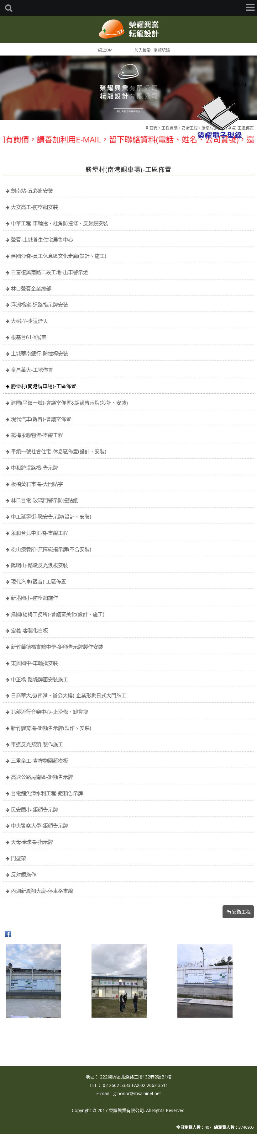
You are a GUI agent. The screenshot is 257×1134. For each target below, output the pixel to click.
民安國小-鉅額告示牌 (34, 809)
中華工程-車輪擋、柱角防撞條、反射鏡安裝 (59, 223)
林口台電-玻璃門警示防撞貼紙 (44, 500)
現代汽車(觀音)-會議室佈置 (41, 419)
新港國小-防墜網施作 (34, 597)
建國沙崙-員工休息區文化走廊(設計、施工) (58, 256)
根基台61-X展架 (28, 337)
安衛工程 (189, 127)
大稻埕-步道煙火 (29, 320)
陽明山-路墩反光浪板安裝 (39, 565)
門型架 (18, 858)
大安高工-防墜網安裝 (34, 207)
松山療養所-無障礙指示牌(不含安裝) (51, 549)
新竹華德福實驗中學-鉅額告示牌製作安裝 (57, 646)
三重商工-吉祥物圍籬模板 (39, 760)
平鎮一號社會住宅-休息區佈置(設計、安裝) (58, 451)
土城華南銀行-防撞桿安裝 (39, 353)
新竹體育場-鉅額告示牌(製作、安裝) (51, 728)
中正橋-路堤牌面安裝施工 (39, 679)
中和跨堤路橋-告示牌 (34, 467)
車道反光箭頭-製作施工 (37, 744)
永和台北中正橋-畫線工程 (39, 533)
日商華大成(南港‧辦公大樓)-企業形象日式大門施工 (68, 695)
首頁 (153, 127)
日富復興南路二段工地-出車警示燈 (49, 272)
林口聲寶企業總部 (31, 288)
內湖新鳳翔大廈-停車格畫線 (42, 890)
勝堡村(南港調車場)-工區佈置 (43, 386)
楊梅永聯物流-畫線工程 (37, 435)
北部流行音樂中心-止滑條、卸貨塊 (49, 711)
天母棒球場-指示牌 (32, 842)
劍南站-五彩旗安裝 (32, 190)
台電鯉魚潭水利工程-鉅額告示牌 (47, 793)
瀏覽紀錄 (162, 50)
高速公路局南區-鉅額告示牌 (42, 777)
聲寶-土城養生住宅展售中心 (42, 239)
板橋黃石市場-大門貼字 (37, 484)
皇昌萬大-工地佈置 (32, 369)
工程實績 (169, 127)
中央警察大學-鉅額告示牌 (39, 825)
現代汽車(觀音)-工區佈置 (38, 581)
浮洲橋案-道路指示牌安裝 (39, 304)
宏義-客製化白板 (29, 630)
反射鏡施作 (23, 874)
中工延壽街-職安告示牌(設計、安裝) (51, 516)
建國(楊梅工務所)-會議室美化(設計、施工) (57, 614)
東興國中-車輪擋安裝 (34, 663)
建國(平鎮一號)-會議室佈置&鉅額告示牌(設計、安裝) (69, 402)
